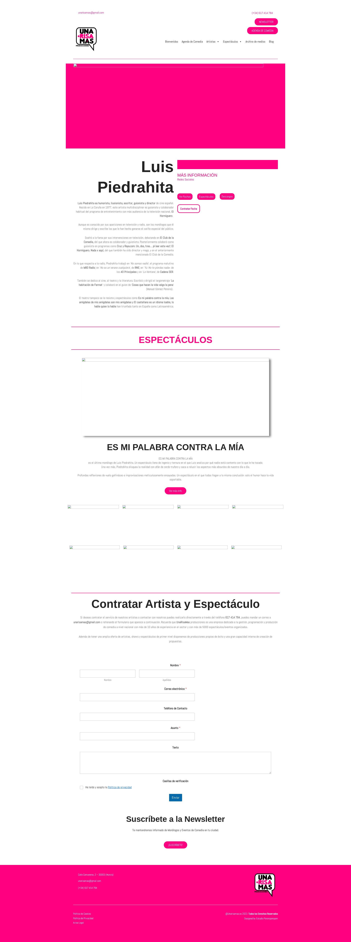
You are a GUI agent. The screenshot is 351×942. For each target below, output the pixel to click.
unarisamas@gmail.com (91, 12)
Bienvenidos (171, 41)
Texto (175, 747)
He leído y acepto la (108, 787)
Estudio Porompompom (267, 918)
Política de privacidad (120, 787)
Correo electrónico (175, 689)
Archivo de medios (255, 41)
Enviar (175, 798)
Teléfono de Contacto (175, 708)
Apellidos (167, 680)
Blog (271, 41)
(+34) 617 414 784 (262, 13)
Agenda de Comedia (192, 41)
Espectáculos (230, 41)
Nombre (107, 680)
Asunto (175, 728)
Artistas (210, 41)
